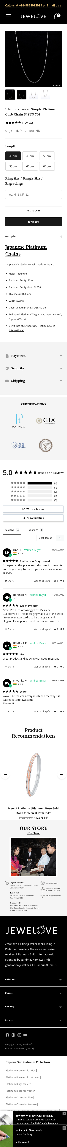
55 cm (13, 166)
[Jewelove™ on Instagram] (19, 1036)
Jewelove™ (27, 1044)
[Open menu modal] (8, 16)
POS (7, 1048)
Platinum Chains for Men (19, 1097)
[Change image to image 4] (45, 94)
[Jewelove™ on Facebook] (7, 1036)
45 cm (30, 156)
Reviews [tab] (9, 530)
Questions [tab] (32, 530)
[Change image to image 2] (21, 94)
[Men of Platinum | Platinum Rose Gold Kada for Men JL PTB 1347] (33, 774)
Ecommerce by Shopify (24, 1048)
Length (10, 146)
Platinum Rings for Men (18, 1084)
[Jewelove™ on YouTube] (25, 1036)
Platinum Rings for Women (20, 1090)
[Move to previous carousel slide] (5, 774)
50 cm (47, 156)
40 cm (13, 156)
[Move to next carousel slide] (61, 774)
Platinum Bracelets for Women (22, 1077)
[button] (56, 580)
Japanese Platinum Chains (26, 250)
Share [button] (10, 580)
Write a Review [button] (35, 509)
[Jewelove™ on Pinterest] (13, 1036)
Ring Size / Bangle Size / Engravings (24, 181)
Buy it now (33, 221)
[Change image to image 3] (33, 94)
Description (10, 236)
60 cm (30, 166)
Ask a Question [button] (35, 518)
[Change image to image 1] (10, 94)
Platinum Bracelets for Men (21, 1070)
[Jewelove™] (33, 16)
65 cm (47, 166)
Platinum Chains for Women (21, 1104)
